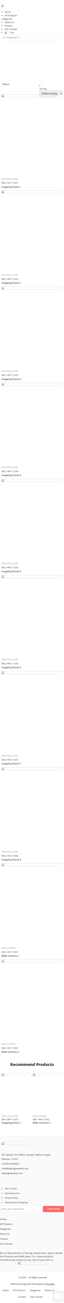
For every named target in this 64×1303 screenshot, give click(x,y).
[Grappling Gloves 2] (32, 230)
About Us (9, 22)
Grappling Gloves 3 (11, 379)
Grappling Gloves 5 (11, 571)
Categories (6, 18)
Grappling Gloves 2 (11, 282)
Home (8, 12)
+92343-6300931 (10, 1163)
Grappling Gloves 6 (11, 667)
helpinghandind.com (12, 1173)
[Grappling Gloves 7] (32, 711)
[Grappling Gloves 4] (32, 423)
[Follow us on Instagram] (10, 1178)
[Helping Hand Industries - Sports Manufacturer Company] (15, 5)
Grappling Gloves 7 (11, 763)
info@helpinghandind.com (15, 1168)
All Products (11, 15)
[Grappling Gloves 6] (32, 615)
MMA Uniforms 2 (10, 1051)
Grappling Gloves (9, 179)
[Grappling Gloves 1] (32, 134)
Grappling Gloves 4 (11, 475)
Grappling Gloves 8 (11, 859)
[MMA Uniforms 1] (32, 903)
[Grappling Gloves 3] (32, 327)
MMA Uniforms (8, 948)
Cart (12, 32)
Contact (8, 25)
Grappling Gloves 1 (11, 186)
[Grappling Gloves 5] (32, 519)
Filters (5, 84)
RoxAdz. (51, 1284)
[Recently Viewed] (57, 1296)
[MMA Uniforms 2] (32, 1000)
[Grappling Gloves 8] (32, 807)
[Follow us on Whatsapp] (15, 1178)
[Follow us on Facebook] (2, 1178)
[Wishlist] (59, 97)
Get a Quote (11, 29)
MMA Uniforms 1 (10, 955)
